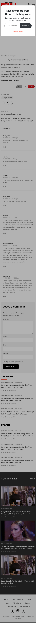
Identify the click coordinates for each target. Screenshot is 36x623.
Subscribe (25, 26)
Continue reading (18, 31)
